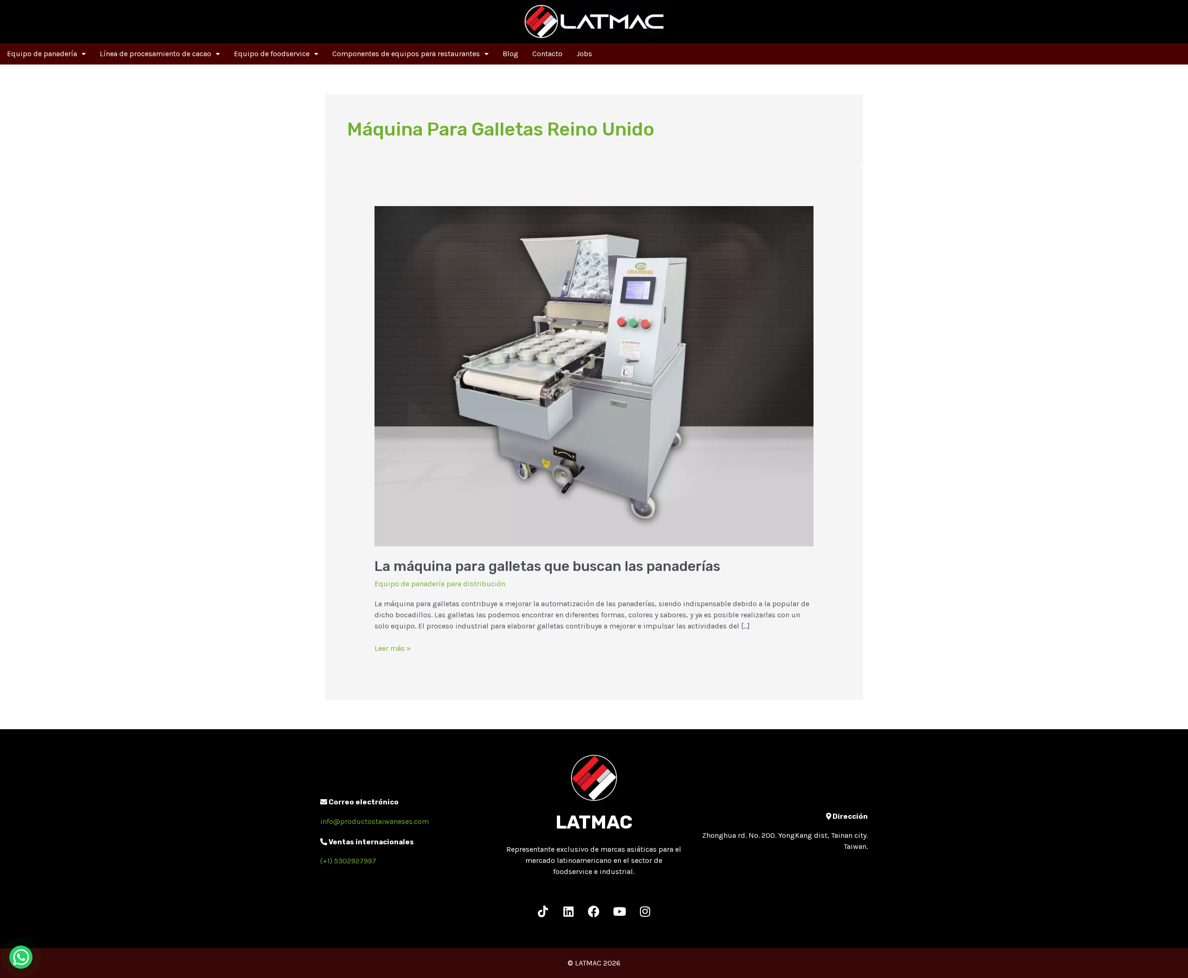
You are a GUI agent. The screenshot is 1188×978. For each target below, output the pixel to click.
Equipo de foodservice (272, 53)
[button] (46, 54)
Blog (510, 53)
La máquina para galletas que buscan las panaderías (547, 566)
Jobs (584, 53)
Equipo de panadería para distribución (439, 583)
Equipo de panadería (42, 53)
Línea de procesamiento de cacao (155, 53)
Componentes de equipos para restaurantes (406, 53)
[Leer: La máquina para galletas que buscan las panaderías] (594, 375)
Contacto (547, 53)
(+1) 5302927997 (348, 860)
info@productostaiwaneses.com (374, 821)
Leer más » (392, 648)
